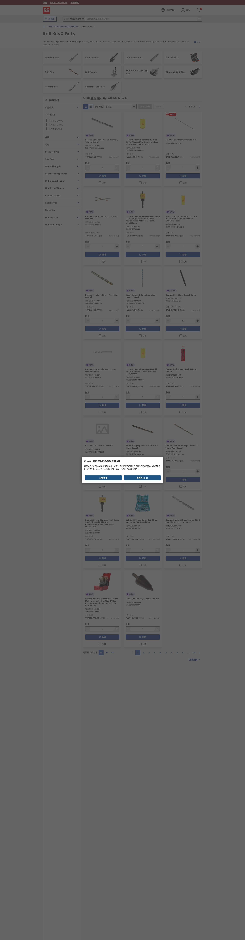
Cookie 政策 (120, 469)
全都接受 (103, 477)
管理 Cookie (142, 477)
